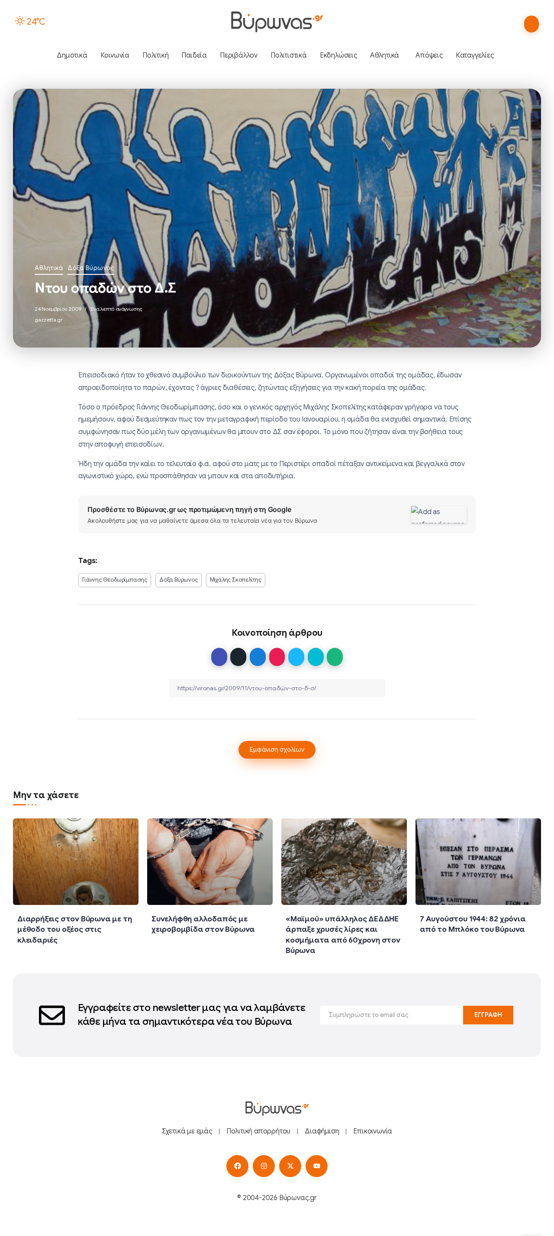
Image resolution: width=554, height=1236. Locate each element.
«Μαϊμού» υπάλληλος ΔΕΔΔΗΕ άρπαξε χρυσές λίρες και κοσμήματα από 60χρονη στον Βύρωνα (343, 935)
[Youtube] (317, 1166)
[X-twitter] (290, 1166)
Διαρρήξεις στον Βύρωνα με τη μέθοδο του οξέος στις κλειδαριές (74, 929)
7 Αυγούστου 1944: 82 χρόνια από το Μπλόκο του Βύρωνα (473, 924)
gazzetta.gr (49, 319)
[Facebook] (237, 1166)
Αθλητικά (49, 268)
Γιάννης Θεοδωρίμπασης (114, 579)
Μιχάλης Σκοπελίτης (235, 579)
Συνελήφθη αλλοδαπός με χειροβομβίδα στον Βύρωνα (203, 924)
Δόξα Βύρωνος (91, 268)
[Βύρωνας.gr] (277, 21)
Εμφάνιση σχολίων (277, 749)
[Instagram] (264, 1166)
